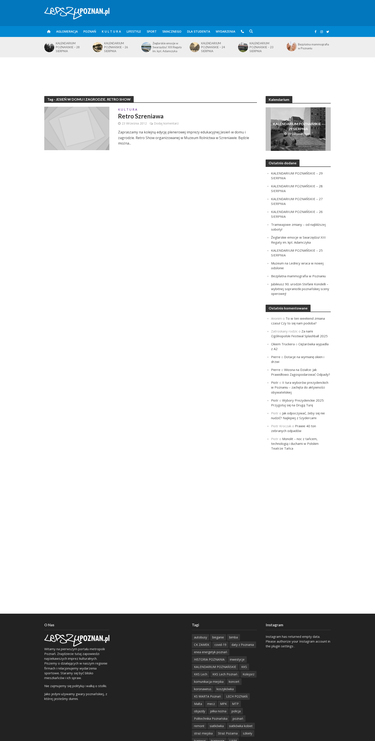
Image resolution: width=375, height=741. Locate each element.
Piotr (274, 382)
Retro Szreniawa (141, 116)
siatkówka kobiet (241, 726)
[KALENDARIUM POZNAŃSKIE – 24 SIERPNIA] (146, 47)
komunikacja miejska (209, 682)
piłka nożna (218, 711)
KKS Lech (200, 674)
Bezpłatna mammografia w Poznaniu (265, 46)
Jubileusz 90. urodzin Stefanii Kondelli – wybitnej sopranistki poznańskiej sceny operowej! (300, 289)
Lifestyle (134, 31)
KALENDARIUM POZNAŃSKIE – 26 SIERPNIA (68, 47)
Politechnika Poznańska (210, 718)
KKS (244, 667)
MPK (223, 704)
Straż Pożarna (228, 733)
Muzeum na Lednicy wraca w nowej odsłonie (314, 46)
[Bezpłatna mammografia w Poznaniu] (242, 46)
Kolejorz (248, 674)
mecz (211, 704)
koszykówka (225, 689)
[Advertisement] (187, 71)
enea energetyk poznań (210, 652)
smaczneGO (171, 31)
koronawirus (202, 689)
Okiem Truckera (283, 344)
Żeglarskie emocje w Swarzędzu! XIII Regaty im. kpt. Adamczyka (118, 47)
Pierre (275, 357)
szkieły (247, 733)
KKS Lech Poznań (224, 674)
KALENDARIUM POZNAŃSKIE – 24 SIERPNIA (164, 47)
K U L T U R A (111, 31)
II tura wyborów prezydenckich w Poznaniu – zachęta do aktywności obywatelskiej (299, 387)
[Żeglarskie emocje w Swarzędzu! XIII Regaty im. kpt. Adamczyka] (97, 47)
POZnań (89, 31)
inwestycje (237, 659)
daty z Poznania (243, 645)
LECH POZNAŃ (237, 696)
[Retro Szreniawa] (76, 128)
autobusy (200, 637)
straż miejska (203, 733)
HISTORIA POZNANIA (209, 659)
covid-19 (220, 645)
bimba (233, 637)
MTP (235, 704)
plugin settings (282, 646)
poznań (238, 718)
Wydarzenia (225, 31)
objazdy (199, 711)
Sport (152, 31)
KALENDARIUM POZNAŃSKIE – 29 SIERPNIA (298, 126)
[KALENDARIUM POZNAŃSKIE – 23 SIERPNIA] (194, 47)
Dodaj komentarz (166, 123)
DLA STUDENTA (198, 31)
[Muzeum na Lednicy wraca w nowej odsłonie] (291, 46)
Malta (198, 704)
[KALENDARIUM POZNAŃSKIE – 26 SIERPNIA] (49, 47)
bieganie (218, 637)
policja (236, 711)
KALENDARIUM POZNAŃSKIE (215, 667)
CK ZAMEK (201, 645)
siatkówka (217, 726)
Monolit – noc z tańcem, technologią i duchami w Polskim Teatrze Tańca (295, 443)
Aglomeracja (67, 31)
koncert (234, 682)
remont (199, 726)
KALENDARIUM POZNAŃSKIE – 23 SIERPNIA (213, 47)
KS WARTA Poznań (207, 696)
